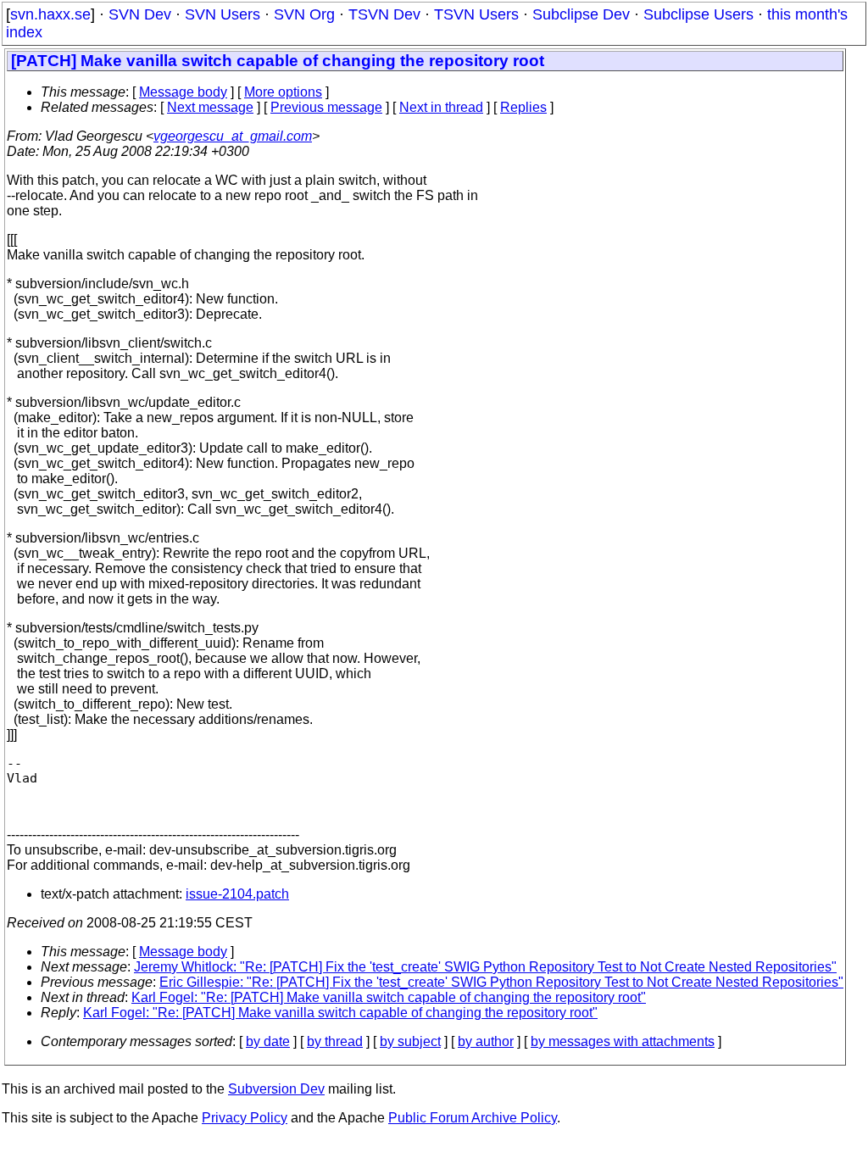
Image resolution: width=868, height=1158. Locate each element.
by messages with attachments (623, 1041)
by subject (410, 1041)
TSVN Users (476, 14)
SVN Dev (139, 14)
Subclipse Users (698, 14)
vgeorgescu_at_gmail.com (232, 136)
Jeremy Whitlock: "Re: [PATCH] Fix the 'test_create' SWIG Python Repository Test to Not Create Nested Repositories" (485, 967)
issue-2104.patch (237, 894)
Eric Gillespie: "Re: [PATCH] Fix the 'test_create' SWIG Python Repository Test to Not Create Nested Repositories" (501, 982)
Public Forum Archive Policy (472, 1118)
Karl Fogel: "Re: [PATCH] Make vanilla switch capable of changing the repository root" (388, 997)
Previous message (326, 107)
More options (283, 92)
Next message (210, 107)
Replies (523, 107)
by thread (335, 1041)
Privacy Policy (244, 1118)
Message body (183, 92)
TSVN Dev (384, 14)
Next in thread (441, 107)
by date (268, 1041)
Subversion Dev (276, 1089)
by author (486, 1041)
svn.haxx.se (50, 14)
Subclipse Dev (581, 14)
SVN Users (222, 14)
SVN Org (304, 14)
